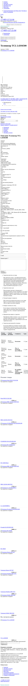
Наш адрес (6, 7)
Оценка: (3, 271)
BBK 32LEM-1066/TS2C (7, 484)
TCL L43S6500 (4, 638)
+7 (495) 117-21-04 (7, 19)
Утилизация (6, 8)
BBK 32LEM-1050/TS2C (7, 420)
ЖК (14, 98)
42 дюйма (3, 98)
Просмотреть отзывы (6, 116)
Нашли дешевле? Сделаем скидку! (9, 125)
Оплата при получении (6, 109)
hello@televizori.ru (5, 681)
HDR (16, 100)
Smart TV (8, 98)
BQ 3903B (3, 548)
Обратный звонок (5, 26)
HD (5, 100)
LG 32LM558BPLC (5, 505)
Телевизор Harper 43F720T (7, 570)
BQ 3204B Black (5, 462)
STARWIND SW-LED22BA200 (8, 441)
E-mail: (2, 255)
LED (11, 98)
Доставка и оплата (7, 4)
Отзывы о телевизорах (9, 675)
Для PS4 (20, 100)
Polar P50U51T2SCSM (6, 398)
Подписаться (4, 644)
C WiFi (16, 98)
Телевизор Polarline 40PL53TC (8, 591)
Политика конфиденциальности (11, 673)
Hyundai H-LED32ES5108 (7, 527)
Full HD (13, 100)
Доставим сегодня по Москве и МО (9, 111)
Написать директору (5, 684)
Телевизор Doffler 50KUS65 (7, 613)
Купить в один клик (5, 123)
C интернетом (22, 98)
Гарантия (5, 3)
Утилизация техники (8, 672)
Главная (5, 1)
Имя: (2, 252)
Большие (9, 100)
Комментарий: (4, 258)
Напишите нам (7, 5)
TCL (4, 103)
